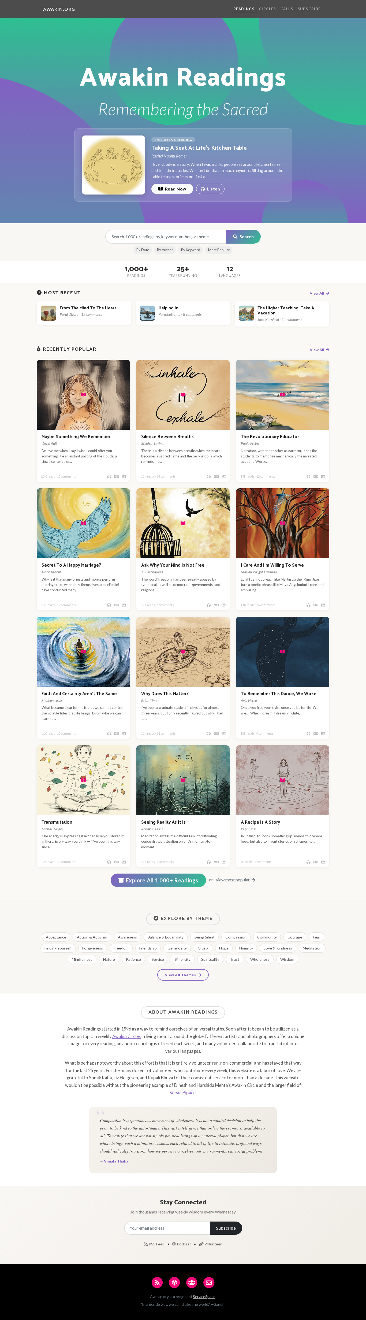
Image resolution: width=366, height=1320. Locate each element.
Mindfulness (82, 959)
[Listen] (109, 476)
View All (317, 293)
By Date (142, 250)
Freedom (121, 948)
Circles (267, 9)
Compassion (236, 937)
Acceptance (56, 937)
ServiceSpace (183, 1092)
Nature (109, 959)
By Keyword (190, 250)
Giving (203, 948)
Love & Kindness (278, 948)
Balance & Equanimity (166, 937)
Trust (234, 959)
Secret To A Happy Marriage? (71, 565)
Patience (133, 959)
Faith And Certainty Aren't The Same (79, 694)
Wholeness (260, 959)
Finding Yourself (58, 948)
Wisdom (287, 959)
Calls (287, 9)
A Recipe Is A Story (260, 822)
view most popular (233, 879)
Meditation (312, 948)
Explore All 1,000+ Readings (162, 880)
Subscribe (309, 9)
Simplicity (183, 959)
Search (246, 236)
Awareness (127, 937)
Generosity (177, 948)
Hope (224, 948)
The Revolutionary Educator (270, 437)
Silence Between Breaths (167, 437)
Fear (316, 937)
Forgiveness (92, 948)
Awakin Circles (126, 1036)
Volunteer (213, 1244)
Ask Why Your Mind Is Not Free (172, 565)
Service (158, 959)
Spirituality (210, 959)
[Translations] (116, 476)
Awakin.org (59, 9)
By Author (165, 250)
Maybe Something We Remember (76, 437)
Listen (213, 188)
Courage (294, 937)
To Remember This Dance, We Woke (278, 694)
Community (267, 937)
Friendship (148, 948)
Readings (244, 9)
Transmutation (57, 822)
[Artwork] (124, 476)
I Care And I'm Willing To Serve (272, 565)
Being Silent (205, 937)
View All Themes (181, 975)
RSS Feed (157, 1244)
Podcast (184, 1244)
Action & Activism (92, 937)
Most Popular (219, 250)
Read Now (175, 188)
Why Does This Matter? (165, 694)
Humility (246, 948)
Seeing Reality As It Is (163, 822)
